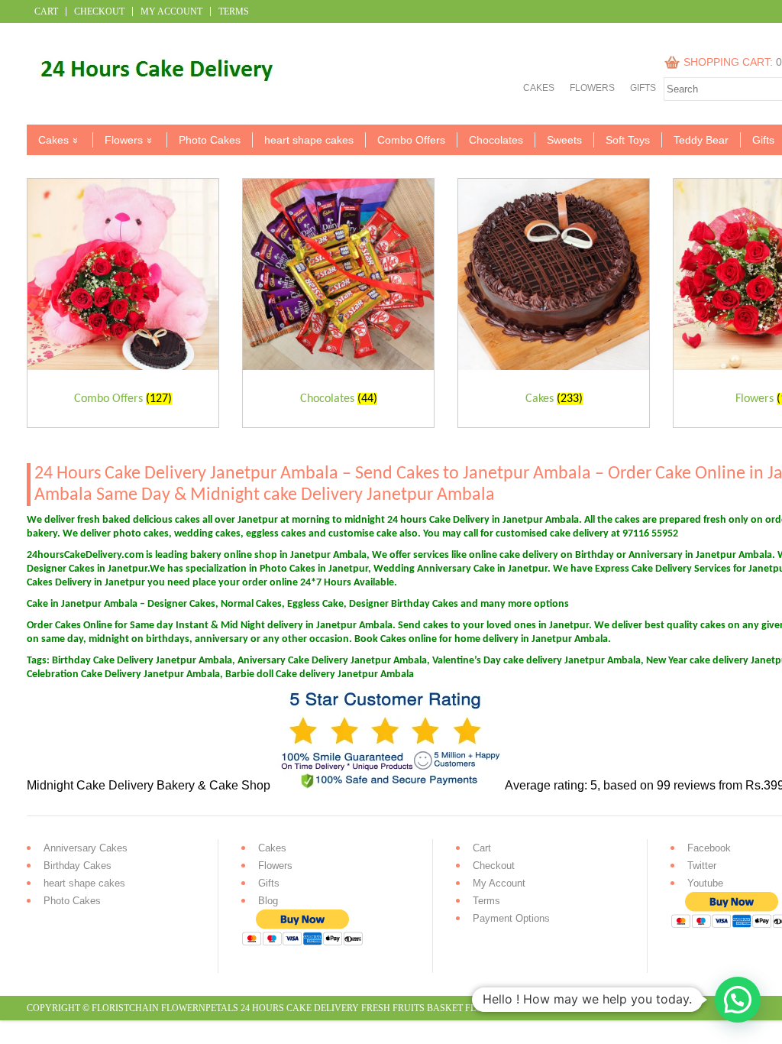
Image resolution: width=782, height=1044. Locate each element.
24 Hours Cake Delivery (300, 1008)
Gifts (643, 88)
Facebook (709, 848)
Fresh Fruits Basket (412, 1008)
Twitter (701, 865)
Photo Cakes (210, 140)
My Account (171, 11)
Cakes (538, 88)
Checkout (99, 11)
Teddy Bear (701, 140)
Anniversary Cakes (86, 848)
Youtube (705, 883)
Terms (233, 11)
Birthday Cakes (77, 865)
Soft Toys (628, 140)
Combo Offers (411, 140)
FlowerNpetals (199, 1008)
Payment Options (511, 918)
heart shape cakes (309, 140)
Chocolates (496, 140)
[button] (738, 1000)
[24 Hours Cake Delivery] (150, 93)
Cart (46, 11)
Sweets (564, 140)
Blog (268, 900)
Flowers (592, 88)
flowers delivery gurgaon (535, 1008)
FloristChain (125, 1008)
